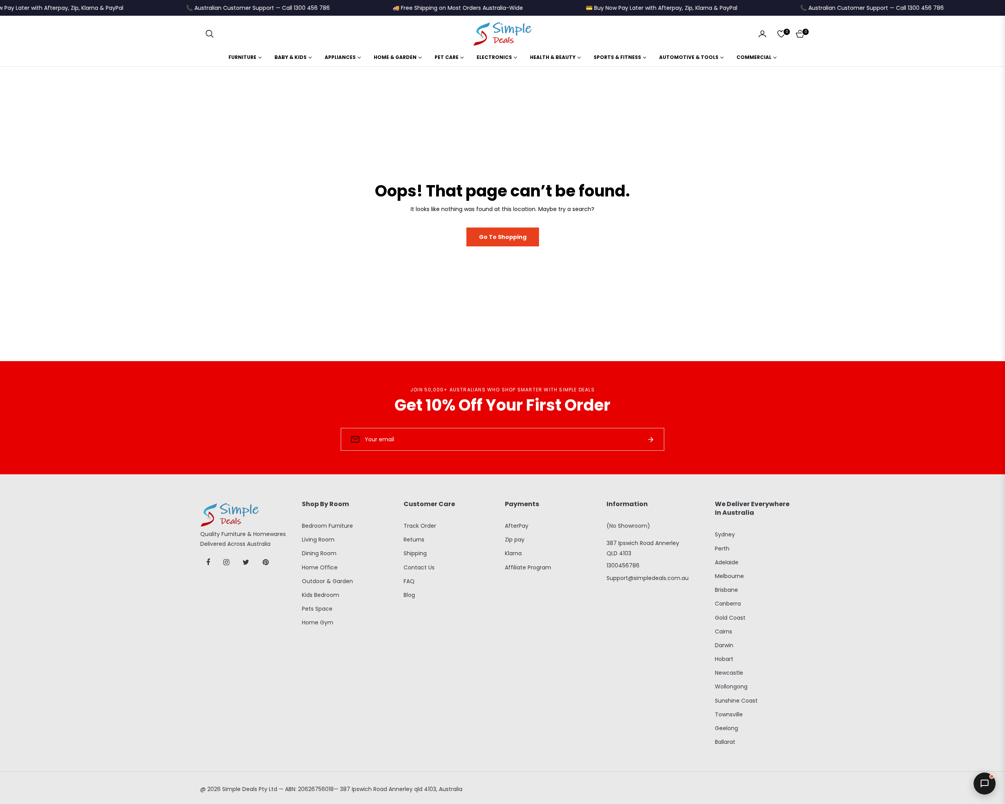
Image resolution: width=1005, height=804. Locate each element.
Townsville (729, 714)
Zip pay (514, 539)
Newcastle (729, 673)
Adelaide (726, 562)
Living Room (318, 539)
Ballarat (725, 742)
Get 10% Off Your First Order (502, 405)
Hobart (724, 659)
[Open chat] (985, 784)
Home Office (320, 567)
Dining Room (319, 553)
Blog (409, 595)
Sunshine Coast (736, 701)
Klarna (513, 553)
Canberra (728, 604)
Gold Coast (730, 618)
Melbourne (729, 576)
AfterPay (516, 526)
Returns (414, 539)
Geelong (726, 728)
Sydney (725, 534)
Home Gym (317, 622)
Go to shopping (502, 237)
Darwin (724, 645)
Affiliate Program (528, 567)
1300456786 (623, 565)
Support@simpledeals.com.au (648, 578)
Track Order (420, 526)
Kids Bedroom (320, 595)
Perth (722, 549)
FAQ (409, 581)
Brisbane (726, 590)
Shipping (415, 553)
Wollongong (731, 686)
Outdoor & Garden (327, 581)
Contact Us (419, 567)
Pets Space (317, 609)
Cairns (723, 631)
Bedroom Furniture (327, 526)
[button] (209, 33)
